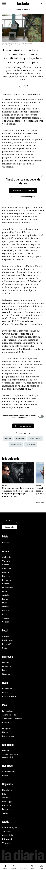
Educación (7, 584)
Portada (5, 542)
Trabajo (5, 618)
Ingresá (32, 197)
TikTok (5, 813)
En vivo (5, 722)
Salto (4, 648)
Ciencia (5, 564)
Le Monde (6, 666)
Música (5, 692)
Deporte (6, 576)
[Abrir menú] (4, 3)
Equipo (5, 775)
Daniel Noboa (31, 444)
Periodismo (7, 688)
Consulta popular (35, 439)
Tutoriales (6, 831)
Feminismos (7, 587)
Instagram (6, 805)
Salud (4, 614)
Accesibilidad (8, 835)
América (27, 10)
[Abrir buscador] (42, 3)
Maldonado (7, 640)
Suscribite (9, 527)
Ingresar (9, 520)
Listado (5, 750)
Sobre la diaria (9, 771)
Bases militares (15, 444)
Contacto (6, 843)
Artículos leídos (9, 696)
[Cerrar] (42, 177)
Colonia (5, 636)
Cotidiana (6, 568)
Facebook (6, 809)
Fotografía (7, 728)
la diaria (5, 662)
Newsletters (7, 790)
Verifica (5, 622)
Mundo (18, 10)
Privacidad (7, 839)
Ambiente (6, 557)
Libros (5, 599)
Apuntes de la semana (12, 718)
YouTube (6, 798)
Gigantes (6, 674)
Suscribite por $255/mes (23, 190)
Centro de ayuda (9, 827)
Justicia (5, 595)
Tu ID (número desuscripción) (10, 755)
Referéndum (20, 439)
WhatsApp (7, 801)
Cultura (5, 572)
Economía (6, 580)
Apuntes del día (9, 715)
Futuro (5, 591)
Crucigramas (8, 736)
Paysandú (6, 644)
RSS (4, 794)
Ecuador (8, 439)
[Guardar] (19, 86)
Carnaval (6, 561)
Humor (5, 732)
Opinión (5, 606)
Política (5, 610)
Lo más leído (8, 711)
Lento (4, 670)
